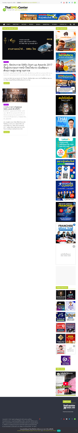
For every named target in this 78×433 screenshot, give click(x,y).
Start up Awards (9, 115)
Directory (16, 24)
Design (38, 24)
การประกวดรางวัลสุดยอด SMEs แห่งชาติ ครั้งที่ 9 (13, 108)
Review (31, 24)
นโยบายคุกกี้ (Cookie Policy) (49, 430)
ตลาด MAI (9, 116)
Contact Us (63, 24)
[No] (76, 430)
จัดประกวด (27, 75)
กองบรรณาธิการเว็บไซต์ (16, 73)
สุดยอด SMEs (8, 118)
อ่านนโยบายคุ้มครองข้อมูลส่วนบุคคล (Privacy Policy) (29, 430)
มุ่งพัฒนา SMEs (45, 75)
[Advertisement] (66, 275)
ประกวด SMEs (32, 75)
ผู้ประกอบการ (38, 75)
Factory (24, 24)
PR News (54, 24)
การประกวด (21, 75)
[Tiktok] (66, 2)
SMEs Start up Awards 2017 (14, 113)
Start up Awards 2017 (14, 75)
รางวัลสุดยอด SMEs (22, 116)
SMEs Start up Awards (41, 73)
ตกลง (59, 430)
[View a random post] (74, 24)
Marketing (46, 24)
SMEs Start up (33, 73)
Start (8, 24)
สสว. (50, 75)
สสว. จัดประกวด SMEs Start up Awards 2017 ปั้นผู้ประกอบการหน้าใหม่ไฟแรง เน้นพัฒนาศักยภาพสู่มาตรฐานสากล (28, 67)
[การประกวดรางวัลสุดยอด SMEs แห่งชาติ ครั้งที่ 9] (14, 89)
